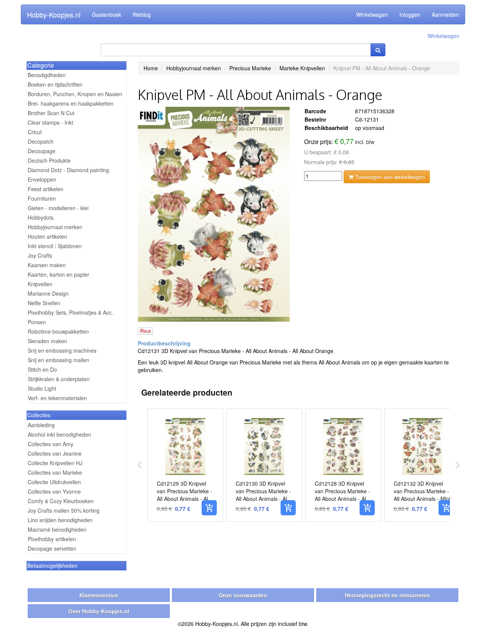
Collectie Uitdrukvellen (54, 482)
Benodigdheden (47, 75)
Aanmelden (445, 14)
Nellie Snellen (44, 303)
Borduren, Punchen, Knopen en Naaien (75, 94)
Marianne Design (48, 293)
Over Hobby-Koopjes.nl (98, 611)
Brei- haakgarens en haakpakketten (71, 103)
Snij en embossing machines (62, 350)
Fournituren (42, 198)
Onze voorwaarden (243, 595)
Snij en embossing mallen (58, 360)
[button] (139, 465)
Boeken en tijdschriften (55, 84)
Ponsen (37, 322)
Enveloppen (42, 179)
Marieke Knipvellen (302, 68)
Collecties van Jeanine (55, 453)
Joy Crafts (40, 255)
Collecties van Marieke (55, 472)
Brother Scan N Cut (51, 113)
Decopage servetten (52, 548)
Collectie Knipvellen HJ (55, 463)
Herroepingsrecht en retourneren (387, 595)
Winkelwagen (372, 14)
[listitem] (185, 465)
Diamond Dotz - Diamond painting (68, 170)
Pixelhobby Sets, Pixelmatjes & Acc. (70, 312)
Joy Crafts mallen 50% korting (63, 510)
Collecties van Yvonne (54, 491)
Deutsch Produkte (49, 160)
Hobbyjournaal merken (55, 227)
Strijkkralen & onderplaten (59, 379)
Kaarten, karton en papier (58, 274)
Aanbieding (41, 425)
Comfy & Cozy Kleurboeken (61, 501)
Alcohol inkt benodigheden (59, 434)
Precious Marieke (250, 68)
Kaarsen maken (47, 265)
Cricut (35, 132)
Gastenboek (106, 14)
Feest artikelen (45, 189)
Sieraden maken (47, 341)
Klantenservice (98, 595)
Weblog (142, 14)
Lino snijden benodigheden (60, 520)
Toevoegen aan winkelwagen (389, 177)
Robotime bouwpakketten (58, 331)
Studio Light (42, 388)
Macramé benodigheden (57, 529)
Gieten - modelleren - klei (58, 208)
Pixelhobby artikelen (52, 539)
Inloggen (409, 14)
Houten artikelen (47, 236)
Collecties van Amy (50, 444)
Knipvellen (40, 284)
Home (151, 68)
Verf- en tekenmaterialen (57, 398)
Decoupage (41, 151)
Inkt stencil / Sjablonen (55, 246)
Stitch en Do (42, 369)
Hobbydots (41, 217)
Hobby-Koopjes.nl (53, 14)
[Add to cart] (209, 507)
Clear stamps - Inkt (50, 122)
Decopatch (41, 141)
